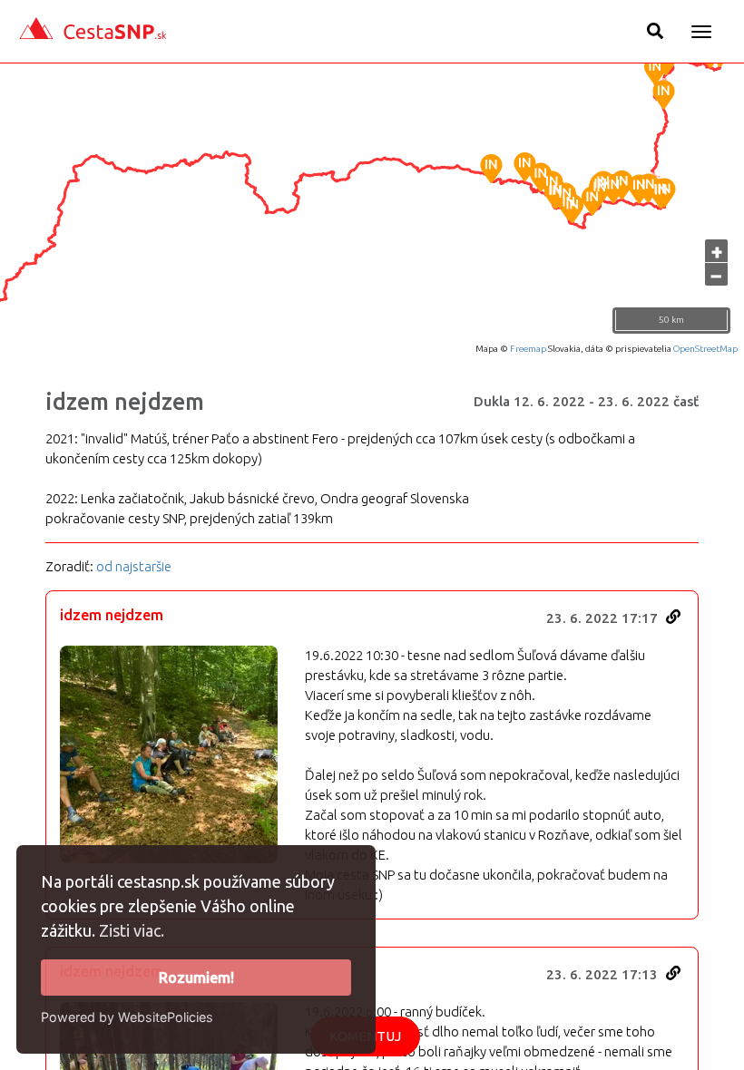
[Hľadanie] (655, 31)
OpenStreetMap (705, 349)
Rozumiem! (196, 977)
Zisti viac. (131, 930)
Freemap (528, 349)
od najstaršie (133, 566)
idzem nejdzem (124, 401)
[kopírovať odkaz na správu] (673, 616)
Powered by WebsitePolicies (127, 1017)
